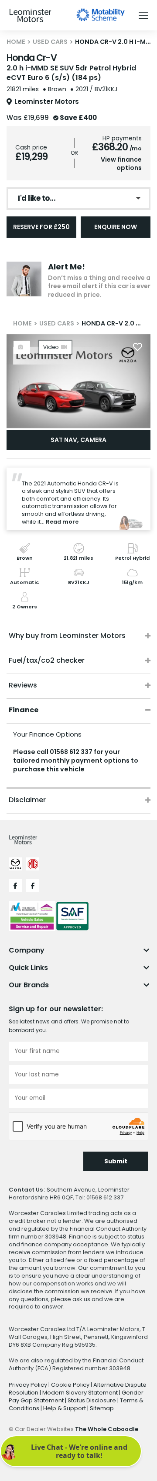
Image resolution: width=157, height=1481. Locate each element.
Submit (115, 1161)
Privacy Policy (28, 1385)
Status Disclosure (92, 1400)
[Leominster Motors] (30, 15)
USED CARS (50, 41)
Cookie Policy (71, 1385)
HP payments (122, 139)
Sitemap (102, 1408)
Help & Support (65, 1408)
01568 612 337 (71, 751)
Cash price (31, 148)
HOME (16, 41)
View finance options (121, 164)
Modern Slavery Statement (80, 1392)
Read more (62, 521)
